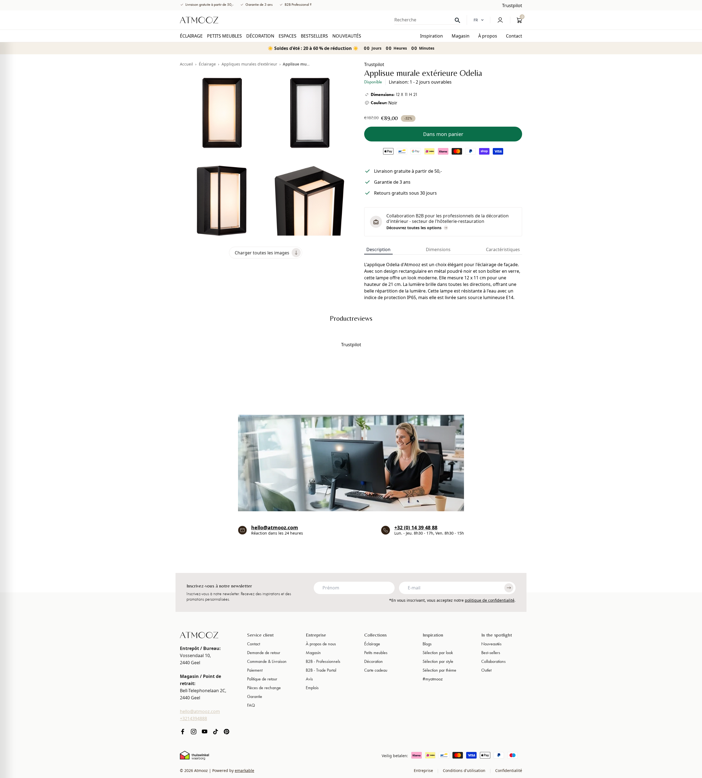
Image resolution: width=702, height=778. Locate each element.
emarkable (244, 770)
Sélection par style (438, 661)
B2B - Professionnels (323, 661)
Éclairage (207, 64)
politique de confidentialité (489, 600)
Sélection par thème (439, 670)
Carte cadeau (375, 670)
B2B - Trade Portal (321, 670)
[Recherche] (457, 20)
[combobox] (427, 19)
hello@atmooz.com (274, 527)
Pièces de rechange (264, 687)
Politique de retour (262, 679)
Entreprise (316, 635)
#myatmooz (433, 679)
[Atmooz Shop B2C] (199, 20)
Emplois (312, 687)
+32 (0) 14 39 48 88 (415, 527)
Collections (375, 635)
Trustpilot (512, 5)
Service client (260, 635)
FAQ (251, 705)
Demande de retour (263, 652)
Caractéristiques (503, 249)
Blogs (427, 643)
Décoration (373, 661)
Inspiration (433, 635)
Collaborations (493, 661)
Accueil (186, 64)
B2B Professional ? (298, 4)
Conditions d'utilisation (464, 770)
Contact (253, 643)
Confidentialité (508, 770)
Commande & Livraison (267, 661)
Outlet (486, 670)
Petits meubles (375, 652)
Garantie (254, 696)
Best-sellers (490, 652)
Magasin (313, 652)
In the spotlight (496, 635)
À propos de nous (321, 643)
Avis (309, 679)
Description (378, 249)
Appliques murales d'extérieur (249, 64)
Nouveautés (491, 643)
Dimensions (438, 249)
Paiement (254, 670)
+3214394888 (193, 718)
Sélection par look (438, 652)
